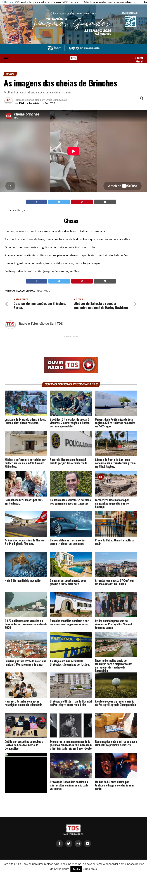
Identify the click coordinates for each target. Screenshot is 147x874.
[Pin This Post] (82, 202)
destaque (44, 291)
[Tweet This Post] (59, 202)
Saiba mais (90, 869)
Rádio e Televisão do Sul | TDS (37, 103)
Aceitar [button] (76, 869)
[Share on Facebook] (36, 202)
